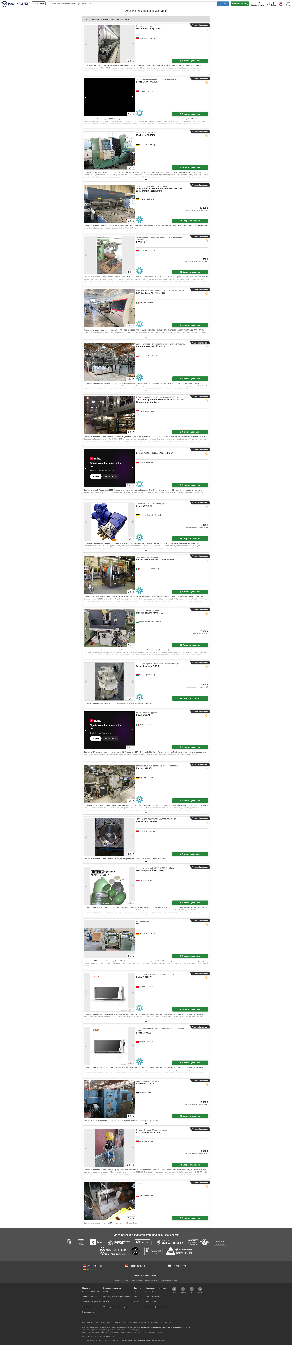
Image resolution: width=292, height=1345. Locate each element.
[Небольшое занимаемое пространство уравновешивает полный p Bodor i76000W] (109, 1046)
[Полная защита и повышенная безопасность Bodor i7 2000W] (109, 992)
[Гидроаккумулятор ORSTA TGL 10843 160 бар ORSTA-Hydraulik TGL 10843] (109, 886)
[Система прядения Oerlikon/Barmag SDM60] (109, 44)
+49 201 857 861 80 (180, 1266)
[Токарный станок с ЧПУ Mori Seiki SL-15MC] (109, 150)
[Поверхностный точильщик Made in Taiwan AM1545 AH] (109, 628)
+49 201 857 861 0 (137, 1266)
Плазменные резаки (169, 1280)
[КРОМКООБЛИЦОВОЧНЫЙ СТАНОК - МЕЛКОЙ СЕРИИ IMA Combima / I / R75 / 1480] (109, 308)
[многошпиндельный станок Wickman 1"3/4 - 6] (109, 1099)
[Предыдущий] (86, 43)
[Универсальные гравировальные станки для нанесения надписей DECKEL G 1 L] (109, 255)
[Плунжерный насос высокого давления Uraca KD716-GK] (109, 522)
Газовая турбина (121, 1280)
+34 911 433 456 (94, 1269)
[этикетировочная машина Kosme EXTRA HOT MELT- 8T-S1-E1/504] (109, 575)
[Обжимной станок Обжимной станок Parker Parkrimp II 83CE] (109, 1148)
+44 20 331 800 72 (94, 1266)
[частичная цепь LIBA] (109, 939)
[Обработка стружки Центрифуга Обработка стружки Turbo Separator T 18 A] (109, 681)
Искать (224, 3)
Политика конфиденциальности (132, 1340)
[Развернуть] (146, 73)
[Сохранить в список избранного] (206, 29)
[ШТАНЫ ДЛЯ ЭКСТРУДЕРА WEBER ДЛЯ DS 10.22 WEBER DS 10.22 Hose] (109, 837)
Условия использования (152, 1340)
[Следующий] (132, 43)
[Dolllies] (109, 1201)
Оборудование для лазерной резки (145, 1280)
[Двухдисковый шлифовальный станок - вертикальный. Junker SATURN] (109, 784)
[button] (288, 3)
